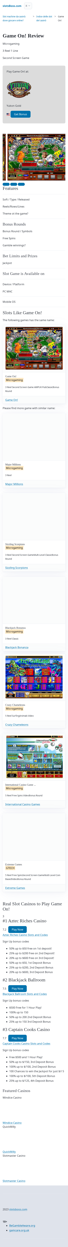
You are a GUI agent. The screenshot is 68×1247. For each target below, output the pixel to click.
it (26, 6)
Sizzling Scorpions (16, 567)
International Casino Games (22, 804)
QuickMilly (9, 1152)
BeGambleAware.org (22, 1225)
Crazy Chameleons (16, 724)
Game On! (11, 400)
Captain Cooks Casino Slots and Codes (26, 1043)
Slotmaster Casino (14, 1181)
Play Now (17, 929)
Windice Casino (12, 1123)
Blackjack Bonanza (16, 647)
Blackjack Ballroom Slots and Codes (25, 994)
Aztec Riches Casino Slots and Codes (25, 935)
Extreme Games (15, 888)
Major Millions (14, 484)
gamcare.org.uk (19, 1230)
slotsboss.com (18, 1209)
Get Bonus (20, 114)
